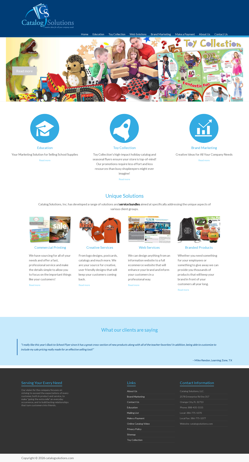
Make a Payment (185, 34)
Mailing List (133, 412)
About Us (204, 34)
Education (98, 34)
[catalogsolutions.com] (48, 4)
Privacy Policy (134, 429)
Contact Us (221, 34)
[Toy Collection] (124, 117)
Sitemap (131, 434)
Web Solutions (138, 34)
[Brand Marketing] (204, 117)
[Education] (45, 117)
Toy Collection (116, 34)
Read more (44, 160)
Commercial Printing (50, 247)
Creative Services (99, 247)
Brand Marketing (161, 34)
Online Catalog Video (138, 423)
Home (84, 34)
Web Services (149, 247)
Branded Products (199, 247)
